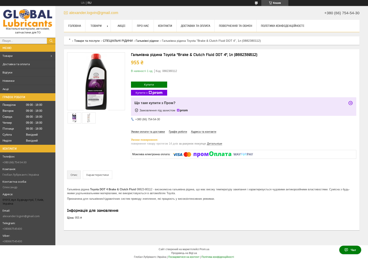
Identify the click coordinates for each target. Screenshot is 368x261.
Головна (74, 25)
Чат (353, 250)
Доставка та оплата (16, 64)
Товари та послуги (87, 40)
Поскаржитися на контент (184, 256)
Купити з (142, 93)
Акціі (6, 89)
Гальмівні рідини (147, 40)
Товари (8, 56)
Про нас (143, 25)
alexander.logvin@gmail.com (21, 216)
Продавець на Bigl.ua (184, 253)
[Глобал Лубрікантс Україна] (27, 18)
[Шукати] (51, 41)
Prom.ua (204, 249)
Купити (149, 84)
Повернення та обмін (235, 25)
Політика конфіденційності (282, 25)
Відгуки (7, 72)
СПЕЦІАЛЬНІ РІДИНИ (118, 40)
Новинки (8, 81)
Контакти (165, 25)
